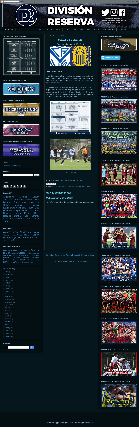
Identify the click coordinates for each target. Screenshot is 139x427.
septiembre (9, 302)
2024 (7, 274)
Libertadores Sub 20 (10, 255)
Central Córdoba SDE (30, 202)
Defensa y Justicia (26, 205)
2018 (7, 291)
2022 (25, 29)
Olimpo (35, 234)
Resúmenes (7, 260)
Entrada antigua (87, 255)
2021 (32, 29)
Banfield (19, 199)
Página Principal (73, 255)
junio (6, 310)
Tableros (29, 260)
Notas (27, 255)
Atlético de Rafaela (29, 232)
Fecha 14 (63, 187)
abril (6, 316)
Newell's (7, 213)
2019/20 (40, 29)
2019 (7, 288)
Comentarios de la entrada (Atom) (75, 261)
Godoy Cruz (33, 207)
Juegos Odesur (34, 253)
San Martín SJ (29, 237)
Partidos (6, 257)
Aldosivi (7, 232)
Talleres (20, 218)
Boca (16, 202)
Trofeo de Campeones (28, 262)
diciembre (8, 294)
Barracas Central (32, 200)
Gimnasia (21, 207)
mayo (7, 313)
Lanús (36, 210)
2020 (7, 286)
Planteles (16, 257)
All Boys (15, 232)
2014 (88, 29)
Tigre (28, 218)
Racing (27, 213)
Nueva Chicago (23, 235)
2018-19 (57, 187)
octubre (7, 299)
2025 (7, 272)
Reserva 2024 (9, 29)
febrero (7, 321)
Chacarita (6, 235)
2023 (19, 29)
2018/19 (49, 29)
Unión (36, 218)
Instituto (30, 210)
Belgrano (7, 202)
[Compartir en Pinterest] (55, 184)
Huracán (7, 210)
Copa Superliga (24, 250)
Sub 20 (15, 260)
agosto (7, 305)
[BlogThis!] (49, 184)
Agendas (6, 250)
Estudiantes (9, 207)
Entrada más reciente (55, 255)
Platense (18, 213)
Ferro (13, 235)
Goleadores (24, 253)
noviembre (8, 296)
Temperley (12, 240)
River (36, 213)
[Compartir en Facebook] (53, 184)
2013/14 (96, 29)
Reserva (71, 187)
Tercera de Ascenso (108, 29)
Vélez (89, 187)
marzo (7, 319)
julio (6, 307)
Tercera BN (10, 262)
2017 (7, 328)
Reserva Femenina (31, 257)
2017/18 (58, 29)
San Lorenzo (31, 216)
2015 (81, 29)
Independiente (20, 210)
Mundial (21, 255)
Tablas (22, 259)
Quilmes (18, 237)
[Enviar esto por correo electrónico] (47, 184)
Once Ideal (35, 255)
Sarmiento (8, 218)
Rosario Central (80, 187)
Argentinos (8, 196)
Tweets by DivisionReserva (12, 165)
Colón (6, 205)
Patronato (8, 237)
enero (7, 324)
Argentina (14, 250)
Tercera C (19, 262)
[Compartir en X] (51, 184)
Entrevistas (14, 253)
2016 (74, 29)
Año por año (122, 29)
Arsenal (23, 196)
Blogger (90, 423)
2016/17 (67, 29)
